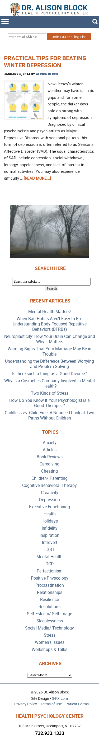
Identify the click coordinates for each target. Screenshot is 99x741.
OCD (49, 564)
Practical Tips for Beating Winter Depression (45, 61)
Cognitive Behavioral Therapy (49, 485)
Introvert (49, 542)
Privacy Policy (25, 703)
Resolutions (49, 606)
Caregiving (49, 464)
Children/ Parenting (49, 478)
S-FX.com (60, 698)
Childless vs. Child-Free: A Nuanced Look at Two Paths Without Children (49, 415)
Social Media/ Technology (49, 628)
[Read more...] (37, 178)
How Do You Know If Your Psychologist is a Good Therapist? (49, 403)
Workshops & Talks (49, 649)
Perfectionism (50, 571)
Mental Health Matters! (49, 311)
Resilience (49, 599)
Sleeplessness (49, 621)
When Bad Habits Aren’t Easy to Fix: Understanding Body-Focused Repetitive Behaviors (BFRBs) (50, 324)
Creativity (49, 492)
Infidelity (50, 528)
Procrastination (49, 585)
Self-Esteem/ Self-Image (49, 614)
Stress (49, 635)
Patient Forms (77, 703)
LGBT (49, 549)
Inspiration (49, 535)
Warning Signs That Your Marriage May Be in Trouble (49, 351)
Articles (49, 450)
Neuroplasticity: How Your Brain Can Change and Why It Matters (49, 339)
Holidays (49, 521)
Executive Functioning (49, 507)
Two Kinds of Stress (49, 393)
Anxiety (49, 442)
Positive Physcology (49, 578)
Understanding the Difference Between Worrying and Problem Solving (49, 363)
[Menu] (5, 21)
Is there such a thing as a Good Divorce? (49, 373)
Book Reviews (50, 457)
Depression (49, 499)
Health (50, 514)
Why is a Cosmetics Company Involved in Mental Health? (49, 383)
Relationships (49, 592)
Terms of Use (51, 703)
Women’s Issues (49, 642)
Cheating (49, 471)
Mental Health (49, 557)
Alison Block (47, 74)
